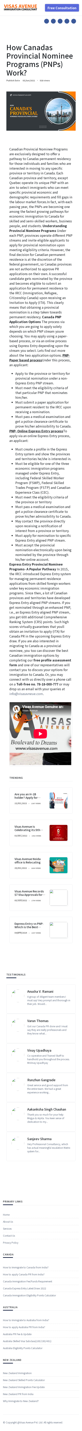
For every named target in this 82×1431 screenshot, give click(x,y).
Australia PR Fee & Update (17, 1334)
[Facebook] (46, 21)
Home (6, 1214)
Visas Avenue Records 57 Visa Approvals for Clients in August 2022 (30, 894)
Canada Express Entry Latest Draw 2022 (24, 1288)
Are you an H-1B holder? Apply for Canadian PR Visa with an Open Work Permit (29, 799)
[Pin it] (60, 21)
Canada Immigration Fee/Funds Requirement (27, 1281)
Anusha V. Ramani (40, 991)
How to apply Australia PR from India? (24, 1327)
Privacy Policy (10, 1242)
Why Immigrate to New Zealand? (21, 1401)
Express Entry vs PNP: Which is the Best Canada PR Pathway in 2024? (30, 929)
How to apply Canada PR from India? (24, 1274)
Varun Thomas (38, 1020)
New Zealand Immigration (17, 1373)
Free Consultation (62, 7)
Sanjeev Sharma (39, 1138)
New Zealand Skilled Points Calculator (24, 1380)
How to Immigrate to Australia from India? (26, 1320)
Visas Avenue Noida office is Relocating (28, 860)
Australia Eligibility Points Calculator (22, 1348)
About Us (8, 1221)
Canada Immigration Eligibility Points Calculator (29, 1295)
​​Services (7, 1228)
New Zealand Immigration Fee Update (24, 1387)
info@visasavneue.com (26, 693)
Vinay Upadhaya (39, 1050)
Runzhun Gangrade (41, 1079)
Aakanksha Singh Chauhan (46, 1109)
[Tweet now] (53, 21)
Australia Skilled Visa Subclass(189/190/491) (27, 1341)
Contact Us (9, 1235)
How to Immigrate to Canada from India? (26, 1267)
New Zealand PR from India (18, 1394)
